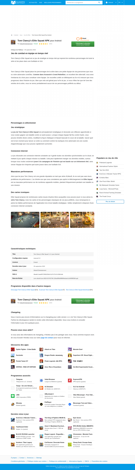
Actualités (33, 2)
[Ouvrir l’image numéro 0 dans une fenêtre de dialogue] (25, 220)
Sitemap (39, 458)
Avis (40, 2)
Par (25, 43)
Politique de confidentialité (57, 461)
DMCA (87, 461)
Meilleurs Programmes (52, 2)
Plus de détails (110, 201)
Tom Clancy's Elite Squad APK (39, 40)
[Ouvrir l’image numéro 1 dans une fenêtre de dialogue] (54, 220)
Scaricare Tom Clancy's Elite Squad (50, 290)
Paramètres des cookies (99, 461)
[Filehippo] (18, 2)
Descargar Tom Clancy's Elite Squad (23, 290)
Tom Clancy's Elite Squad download (77, 290)
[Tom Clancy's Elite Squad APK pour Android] (13, 42)
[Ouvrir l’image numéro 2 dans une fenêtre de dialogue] (84, 220)
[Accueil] (11, 35)
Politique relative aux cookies (37, 461)
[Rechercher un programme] (99, 2)
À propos (14, 458)
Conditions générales (18, 461)
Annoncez (30, 458)
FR (119, 2)
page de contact (47, 338)
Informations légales (75, 461)
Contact (21, 458)
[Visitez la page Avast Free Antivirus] (82, 39)
